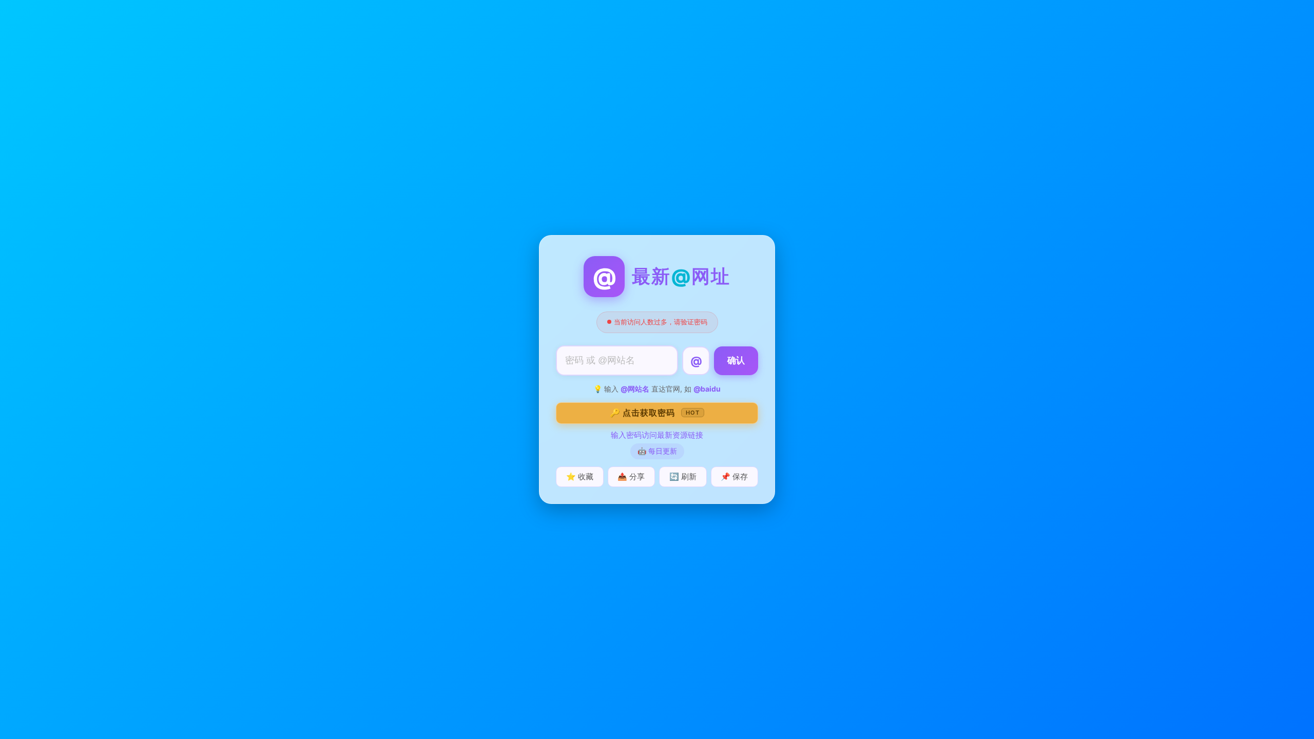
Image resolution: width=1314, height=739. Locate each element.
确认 (736, 360)
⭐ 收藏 (579, 476)
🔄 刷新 (683, 476)
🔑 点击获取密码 (655, 412)
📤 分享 (631, 476)
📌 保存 (734, 476)
